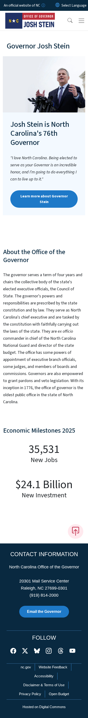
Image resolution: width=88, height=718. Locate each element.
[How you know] (43, 5)
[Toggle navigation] (81, 20)
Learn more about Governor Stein (44, 199)
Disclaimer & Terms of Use (44, 685)
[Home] (30, 16)
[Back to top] (75, 531)
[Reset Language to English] (57, 5)
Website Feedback (53, 667)
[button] (67, 20)
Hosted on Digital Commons (44, 707)
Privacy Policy (30, 694)
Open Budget (59, 694)
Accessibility (44, 676)
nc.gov (26, 667)
